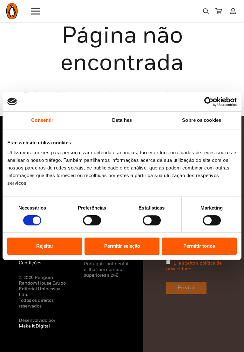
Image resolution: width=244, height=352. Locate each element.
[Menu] (35, 11)
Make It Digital (34, 326)
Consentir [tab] (42, 120)
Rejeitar (44, 246)
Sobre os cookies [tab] (201, 120)
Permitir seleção (122, 246)
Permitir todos (199, 246)
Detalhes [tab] (122, 120)
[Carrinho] (218, 11)
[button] (206, 11)
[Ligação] (234, 11)
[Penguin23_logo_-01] (12, 11)
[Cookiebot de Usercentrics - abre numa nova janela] (209, 102)
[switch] (92, 220)
